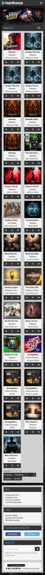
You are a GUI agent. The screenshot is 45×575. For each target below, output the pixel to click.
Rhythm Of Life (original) (15, 354)
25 (13, 471)
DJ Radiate (12, 223)
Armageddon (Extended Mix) (17, 421)
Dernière (17, 478)
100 (20, 471)
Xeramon (17, 290)
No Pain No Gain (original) (16, 321)
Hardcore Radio (11, 515)
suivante (8, 478)
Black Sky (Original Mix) (15, 253)
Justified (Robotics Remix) (16, 220)
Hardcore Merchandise (14, 518)
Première (8, 474)
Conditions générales (13, 502)
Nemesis (12, 119)
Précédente (19, 474)
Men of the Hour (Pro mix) (16, 455)
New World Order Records (15, 226)
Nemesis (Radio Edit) (34, 119)
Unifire (28, 357)
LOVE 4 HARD (12, 192)
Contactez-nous (11, 497)
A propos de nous (12, 495)
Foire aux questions (12, 500)
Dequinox (33, 427)
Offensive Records (12, 57)
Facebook (13, 534)
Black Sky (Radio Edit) (35, 253)
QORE (12, 394)
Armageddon (32, 354)
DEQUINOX (33, 226)
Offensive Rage (12, 125)
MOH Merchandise (12, 520)
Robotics (12, 55)
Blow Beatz (12, 461)
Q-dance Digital (33, 360)
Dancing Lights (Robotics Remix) (19, 287)
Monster (12, 52)
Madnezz (8, 290)
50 (16, 471)
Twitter (33, 534)
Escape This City (33, 52)
